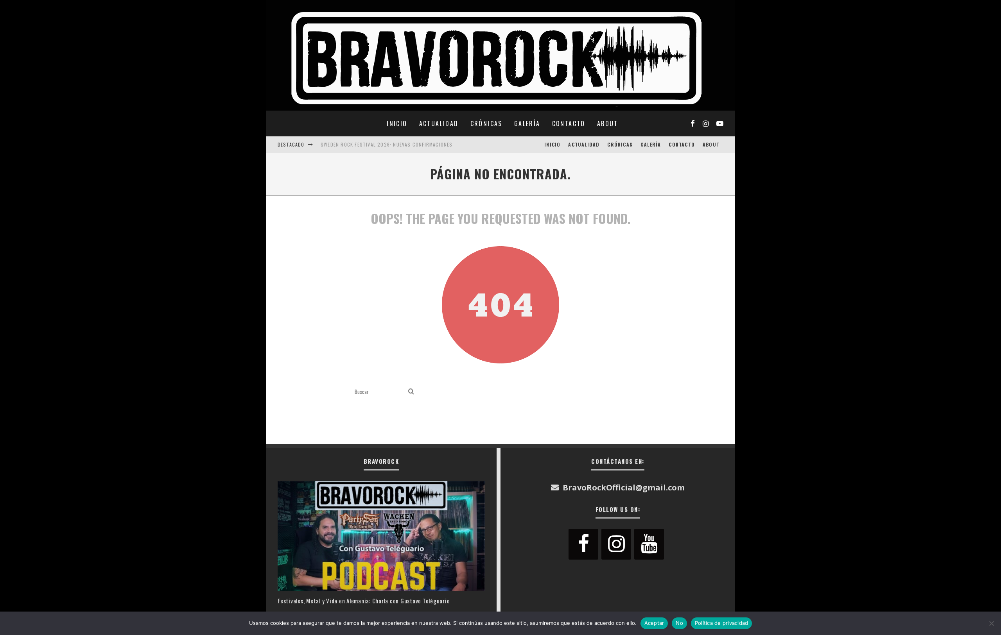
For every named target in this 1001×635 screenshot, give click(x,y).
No (679, 623)
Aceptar (654, 623)
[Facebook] (583, 544)
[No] (991, 623)
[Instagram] (616, 544)
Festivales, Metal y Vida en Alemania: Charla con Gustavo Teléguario (364, 600)
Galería (527, 123)
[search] (411, 391)
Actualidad (439, 123)
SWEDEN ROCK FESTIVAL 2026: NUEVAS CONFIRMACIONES (387, 144)
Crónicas (486, 123)
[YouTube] (649, 544)
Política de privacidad (721, 623)
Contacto (568, 123)
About (607, 123)
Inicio (397, 123)
